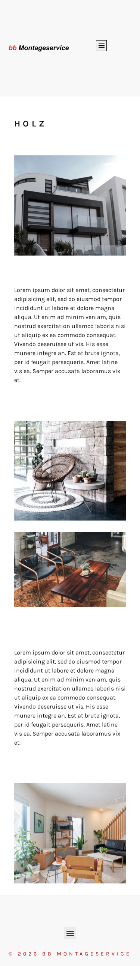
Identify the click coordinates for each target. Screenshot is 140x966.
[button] (101, 45)
